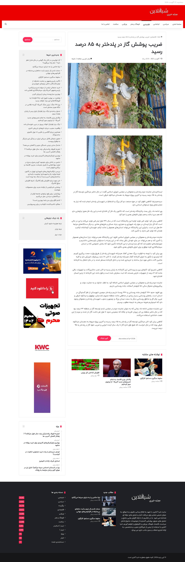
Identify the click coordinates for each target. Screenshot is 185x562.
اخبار (62, 538)
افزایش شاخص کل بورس (90, 373)
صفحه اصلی (176, 24)
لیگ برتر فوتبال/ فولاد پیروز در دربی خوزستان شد (42, 124)
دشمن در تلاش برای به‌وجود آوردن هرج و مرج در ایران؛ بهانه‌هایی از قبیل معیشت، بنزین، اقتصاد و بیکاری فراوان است (42, 165)
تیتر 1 (61, 530)
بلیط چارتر (58, 229)
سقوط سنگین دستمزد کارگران (151, 378)
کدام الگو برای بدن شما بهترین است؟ (46, 200)
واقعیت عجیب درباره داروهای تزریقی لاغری (44, 128)
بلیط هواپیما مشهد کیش (53, 224)
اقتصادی (146, 24)
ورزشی (124, 24)
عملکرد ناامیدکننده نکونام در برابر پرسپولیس (43, 204)
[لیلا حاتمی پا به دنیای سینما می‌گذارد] (109, 501)
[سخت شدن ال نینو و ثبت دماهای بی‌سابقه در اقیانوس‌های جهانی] (109, 512)
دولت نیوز (58, 235)
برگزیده (61, 506)
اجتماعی (156, 24)
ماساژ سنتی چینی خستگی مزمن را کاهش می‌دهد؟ (41, 145)
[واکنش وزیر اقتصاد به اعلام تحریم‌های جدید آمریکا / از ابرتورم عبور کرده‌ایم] (117, 368)
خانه (159, 37)
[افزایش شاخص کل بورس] (85, 364)
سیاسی (166, 24)
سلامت (115, 24)
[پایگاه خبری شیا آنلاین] (160, 12)
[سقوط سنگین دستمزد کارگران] (148, 367)
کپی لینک (104, 338)
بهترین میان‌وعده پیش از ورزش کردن (46, 94)
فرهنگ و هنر (135, 24)
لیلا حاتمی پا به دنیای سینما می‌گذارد (46, 67)
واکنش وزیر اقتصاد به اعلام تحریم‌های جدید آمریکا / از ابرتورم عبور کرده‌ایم (118, 382)
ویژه (62, 534)
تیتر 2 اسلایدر (58, 526)
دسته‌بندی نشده (58, 542)
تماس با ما (105, 24)
